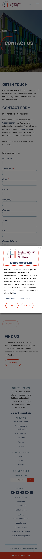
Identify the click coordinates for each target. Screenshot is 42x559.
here (15, 293)
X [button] (39, 248)
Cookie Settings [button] (25, 298)
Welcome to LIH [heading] (21, 262)
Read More (10, 298)
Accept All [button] (12, 305)
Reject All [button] (27, 305)
